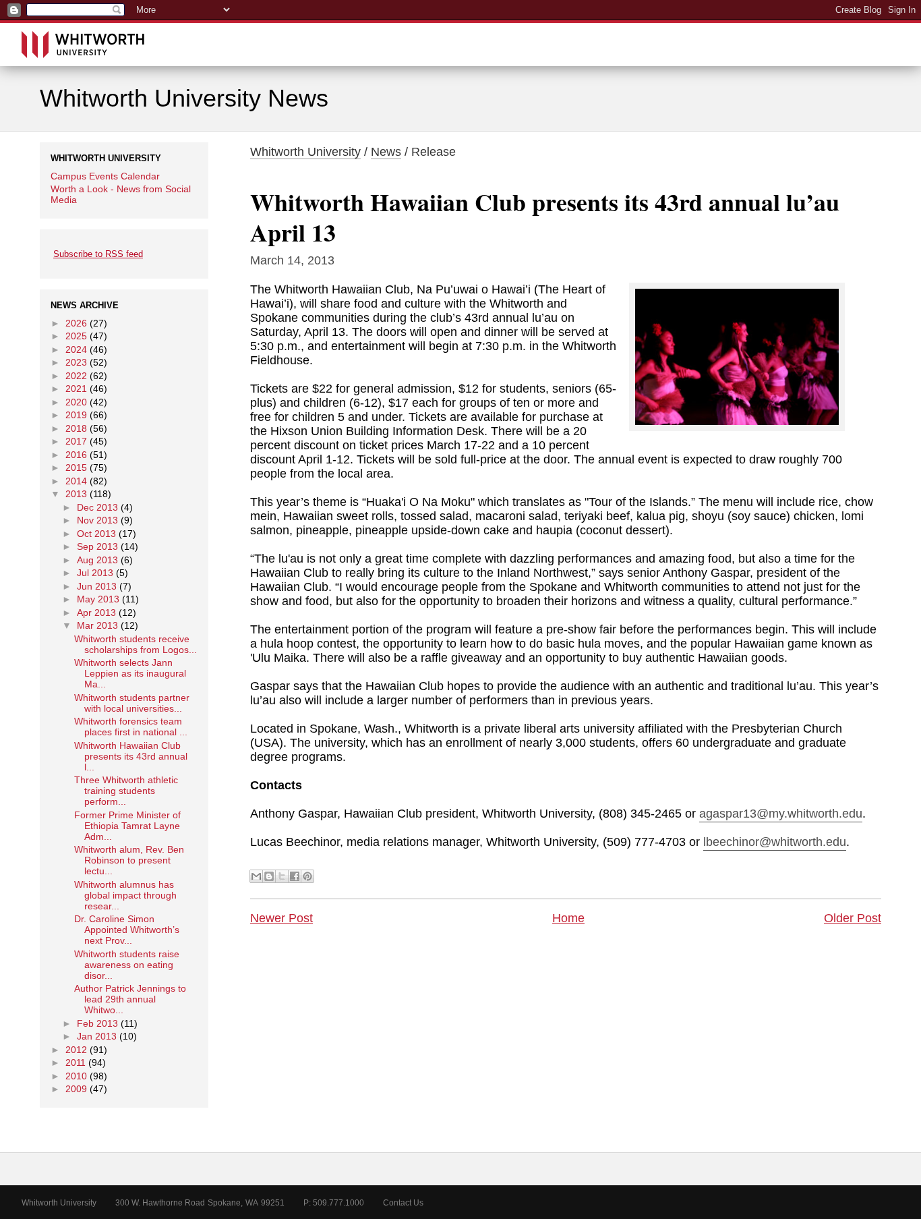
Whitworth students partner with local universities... (131, 703)
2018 (76, 428)
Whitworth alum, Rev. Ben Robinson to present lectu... (129, 860)
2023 (76, 362)
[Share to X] (282, 876)
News (386, 152)
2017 (76, 441)
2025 (76, 336)
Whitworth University (305, 152)
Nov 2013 (97, 520)
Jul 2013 (95, 572)
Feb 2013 (97, 1023)
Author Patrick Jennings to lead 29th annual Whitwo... (130, 999)
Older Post (852, 918)
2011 (75, 1062)
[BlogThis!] (269, 876)
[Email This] (256, 876)
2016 (76, 454)
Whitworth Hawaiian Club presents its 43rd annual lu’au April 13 (544, 217)
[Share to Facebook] (294, 876)
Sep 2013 (97, 546)
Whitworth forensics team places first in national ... (130, 726)
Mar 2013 (97, 625)
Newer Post (281, 918)
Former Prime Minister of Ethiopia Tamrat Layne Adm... (127, 826)
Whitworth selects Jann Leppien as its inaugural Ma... (130, 673)
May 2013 (98, 599)
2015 (76, 467)
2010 (76, 1076)
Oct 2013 (96, 533)
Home (568, 918)
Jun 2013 (97, 586)
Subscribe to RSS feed (98, 254)
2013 (76, 493)
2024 (76, 349)
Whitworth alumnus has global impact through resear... (125, 895)
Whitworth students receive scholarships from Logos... (135, 644)
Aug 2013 (97, 560)
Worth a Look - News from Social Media (121, 194)
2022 (76, 375)
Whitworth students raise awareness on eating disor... (126, 964)
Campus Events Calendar (105, 176)
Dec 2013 (97, 507)
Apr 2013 (96, 612)
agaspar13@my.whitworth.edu (780, 813)
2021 (76, 388)
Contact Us (403, 1203)
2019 (76, 414)
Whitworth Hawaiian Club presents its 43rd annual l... (130, 756)
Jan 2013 (97, 1036)
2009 (76, 1088)
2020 (76, 402)
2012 (76, 1049)
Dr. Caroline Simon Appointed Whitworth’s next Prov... (126, 929)
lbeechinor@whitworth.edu (774, 842)
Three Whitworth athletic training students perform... (126, 790)
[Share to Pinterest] (307, 876)
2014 (76, 481)
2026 (76, 323)
